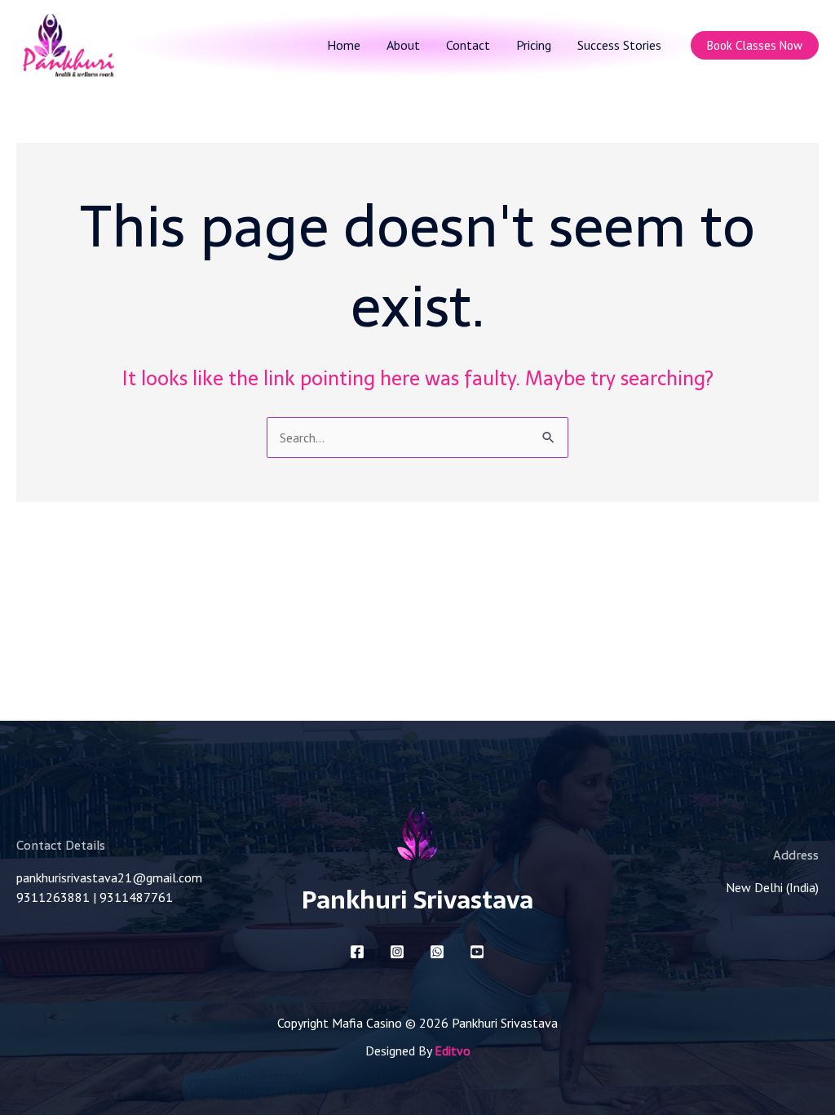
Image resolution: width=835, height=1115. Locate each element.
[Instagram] (397, 951)
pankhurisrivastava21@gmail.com (109, 877)
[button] (755, 45)
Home (343, 45)
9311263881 (53, 897)
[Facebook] (357, 951)
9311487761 (136, 897)
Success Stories (619, 45)
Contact (468, 45)
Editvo (453, 1050)
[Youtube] (477, 951)
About (403, 45)
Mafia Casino (367, 1023)
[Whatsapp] (437, 951)
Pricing (533, 45)
